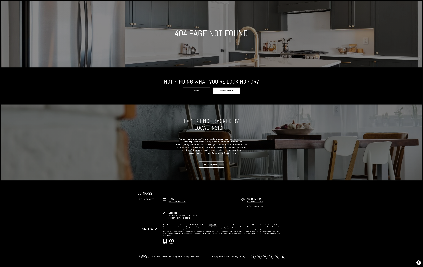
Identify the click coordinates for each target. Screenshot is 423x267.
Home (196, 91)
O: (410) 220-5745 (255, 206)
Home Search (226, 91)
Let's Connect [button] (211, 164)
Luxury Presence (190, 257)
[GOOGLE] (277, 257)
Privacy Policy (238, 257)
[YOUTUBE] (265, 257)
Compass (212, 225)
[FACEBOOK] (253, 257)
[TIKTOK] (271, 257)
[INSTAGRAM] (259, 257)
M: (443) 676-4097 (255, 202)
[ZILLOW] (283, 257)
